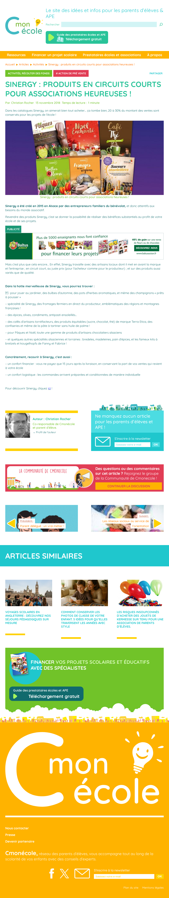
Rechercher (53, 24)
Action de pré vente (72, 73)
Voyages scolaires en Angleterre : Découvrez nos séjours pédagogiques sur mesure (28, 617)
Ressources (16, 55)
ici (49, 388)
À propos (154, 55)
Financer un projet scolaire (54, 55)
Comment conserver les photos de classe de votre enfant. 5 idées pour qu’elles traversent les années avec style (84, 619)
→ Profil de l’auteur (44, 432)
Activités (14, 73)
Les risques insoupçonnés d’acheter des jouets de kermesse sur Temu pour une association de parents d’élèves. (140, 619)
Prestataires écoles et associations (112, 55)
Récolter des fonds (36, 73)
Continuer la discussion (128, 486)
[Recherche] (161, 24)
